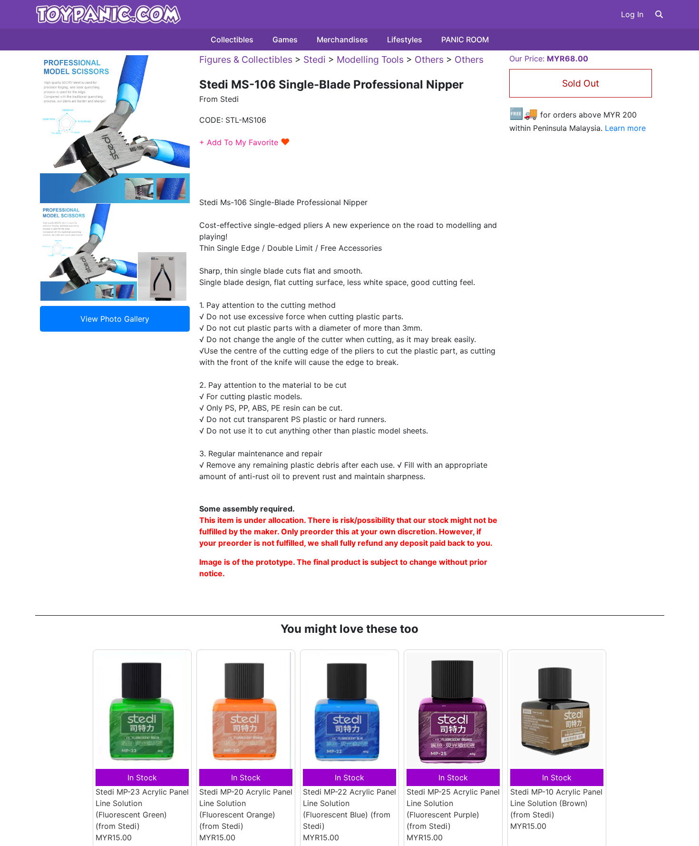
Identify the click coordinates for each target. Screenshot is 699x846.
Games (285, 39)
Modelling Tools (370, 59)
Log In (632, 14)
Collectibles (232, 39)
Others (429, 59)
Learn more (625, 128)
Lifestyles (404, 39)
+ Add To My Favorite (244, 142)
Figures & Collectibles (245, 59)
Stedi (314, 59)
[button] (659, 14)
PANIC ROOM (465, 39)
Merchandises (342, 39)
